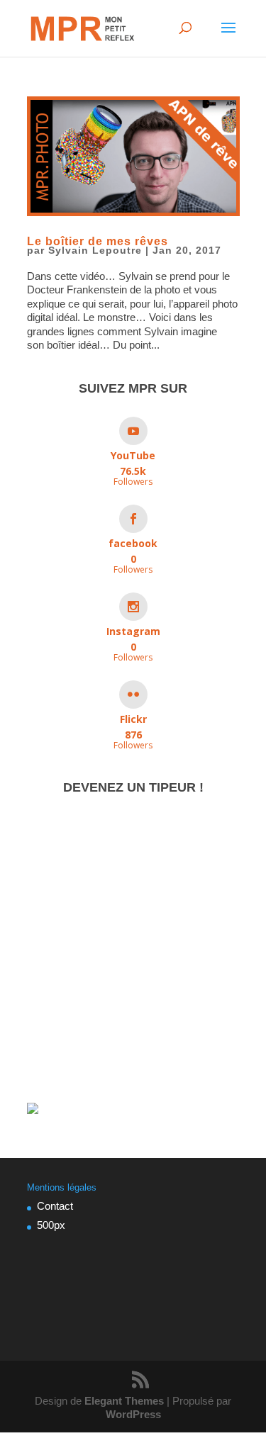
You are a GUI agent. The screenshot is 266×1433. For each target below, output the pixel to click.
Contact (55, 1206)
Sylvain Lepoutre (95, 250)
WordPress (133, 1414)
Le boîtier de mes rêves (97, 241)
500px (51, 1225)
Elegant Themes (124, 1401)
